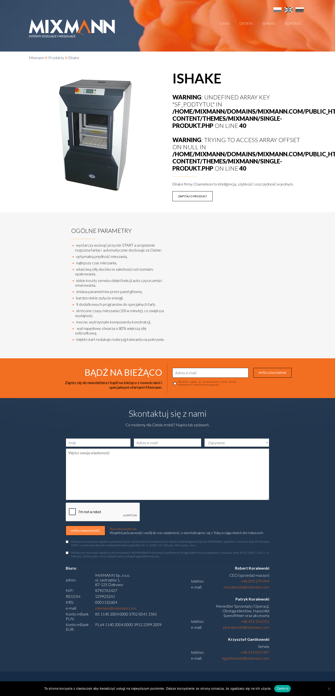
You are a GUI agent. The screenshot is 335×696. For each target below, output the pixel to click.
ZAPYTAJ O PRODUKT (192, 196)
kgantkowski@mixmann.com (245, 658)
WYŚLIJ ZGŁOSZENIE (272, 373)
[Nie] (328, 688)
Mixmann (36, 57)
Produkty (56, 57)
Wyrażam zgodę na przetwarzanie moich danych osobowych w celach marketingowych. (207, 383)
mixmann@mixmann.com (115, 608)
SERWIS (268, 23)
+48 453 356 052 (255, 621)
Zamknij (283, 688)
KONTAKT (292, 23)
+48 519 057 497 (255, 652)
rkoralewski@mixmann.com (246, 587)
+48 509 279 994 (255, 581)
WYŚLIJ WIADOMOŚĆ (85, 531)
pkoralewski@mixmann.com (246, 627)
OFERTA (246, 23)
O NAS (224, 23)
